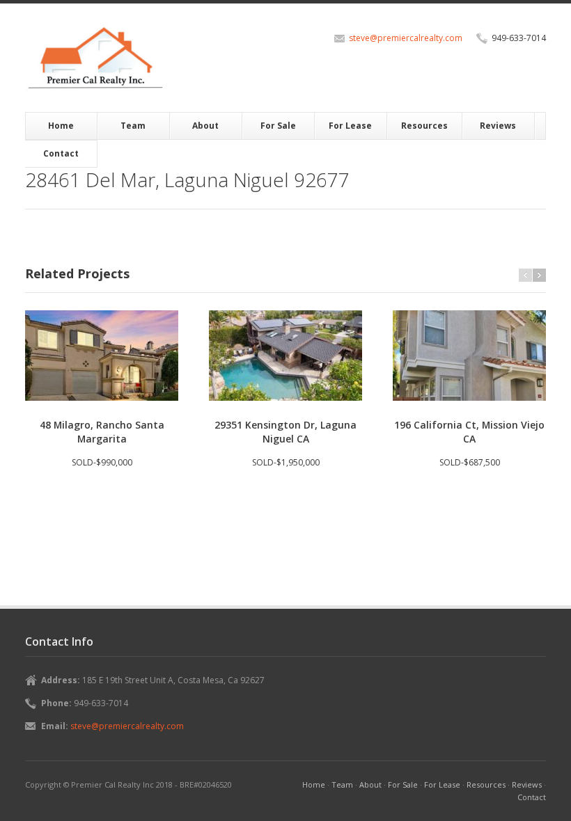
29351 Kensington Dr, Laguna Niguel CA (285, 431)
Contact (61, 153)
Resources (424, 125)
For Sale (278, 125)
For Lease (350, 125)
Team (133, 125)
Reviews (498, 125)
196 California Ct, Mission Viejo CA (469, 431)
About (205, 125)
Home (61, 125)
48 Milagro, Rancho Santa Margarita (102, 431)
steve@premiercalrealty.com (405, 38)
